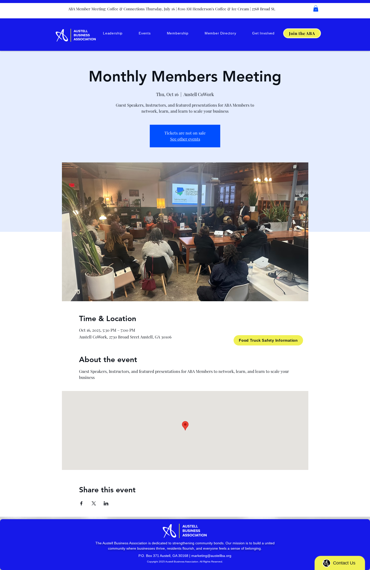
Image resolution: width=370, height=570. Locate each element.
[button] (315, 8)
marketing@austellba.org (211, 556)
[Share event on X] (93, 503)
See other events (185, 139)
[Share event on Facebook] (81, 503)
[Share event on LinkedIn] (106, 503)
